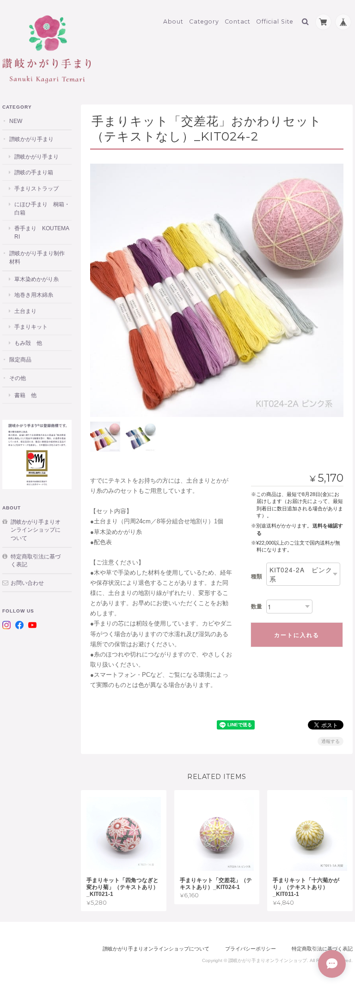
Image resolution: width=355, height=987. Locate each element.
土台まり (25, 311)
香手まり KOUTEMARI (41, 232)
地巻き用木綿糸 (33, 295)
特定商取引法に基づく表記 (36, 560)
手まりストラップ (36, 188)
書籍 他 (25, 395)
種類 (256, 576)
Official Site (275, 21)
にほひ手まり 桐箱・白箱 (42, 208)
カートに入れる (296, 635)
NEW (15, 121)
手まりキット (31, 327)
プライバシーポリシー (250, 948)
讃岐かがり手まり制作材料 (37, 257)
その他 (17, 378)
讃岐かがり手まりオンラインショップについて (36, 530)
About (173, 21)
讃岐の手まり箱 (33, 172)
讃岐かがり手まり (31, 139)
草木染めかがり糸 (36, 279)
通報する (330, 741)
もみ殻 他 (28, 343)
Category (204, 21)
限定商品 (20, 359)
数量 (256, 606)
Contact (238, 21)
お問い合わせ (27, 583)
